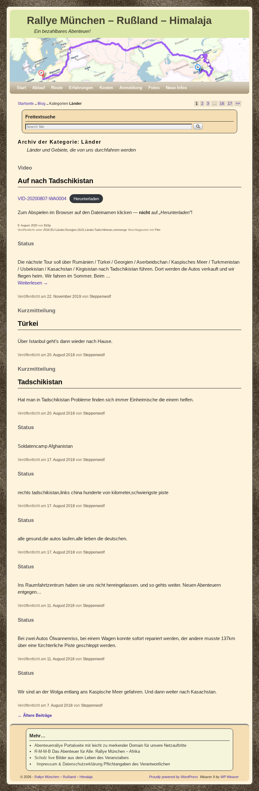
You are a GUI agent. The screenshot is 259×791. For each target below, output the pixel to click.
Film (157, 229)
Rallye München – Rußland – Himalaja (119, 20)
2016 (46, 229)
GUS (81, 229)
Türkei (28, 323)
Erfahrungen (81, 87)
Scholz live (44, 757)
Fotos (154, 87)
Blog (41, 103)
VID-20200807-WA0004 (42, 198)
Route (57, 87)
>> (238, 103)
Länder (89, 229)
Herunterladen (86, 198)
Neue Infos (176, 87)
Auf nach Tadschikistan (55, 181)
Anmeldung (130, 87)
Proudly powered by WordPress (173, 777)
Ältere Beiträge (35, 715)
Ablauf (38, 87)
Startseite (26, 103)
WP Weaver (229, 777)
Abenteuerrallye (48, 745)
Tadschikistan (103, 229)
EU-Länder (57, 229)
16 (222, 103)
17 (230, 103)
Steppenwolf (100, 296)
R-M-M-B (42, 751)
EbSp (47, 225)
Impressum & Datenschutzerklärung (68, 764)
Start (21, 87)
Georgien (71, 229)
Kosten (106, 87)
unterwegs (120, 229)
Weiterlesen (33, 282)
